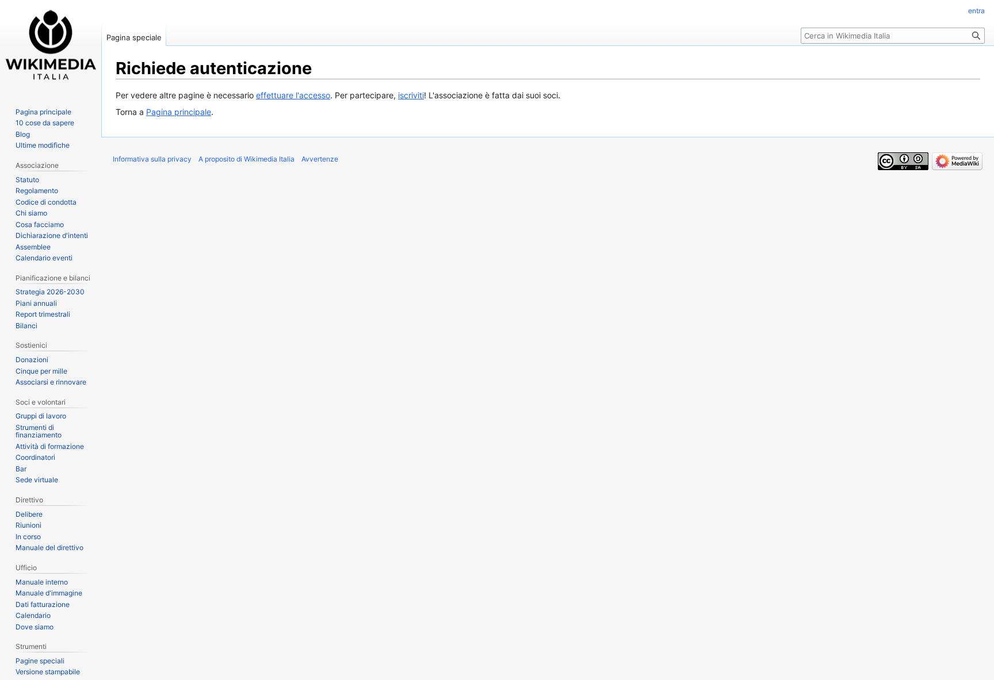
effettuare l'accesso (293, 95)
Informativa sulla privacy (152, 159)
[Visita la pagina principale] (51, 46)
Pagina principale (178, 112)
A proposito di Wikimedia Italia (246, 159)
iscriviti (411, 95)
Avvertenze (319, 159)
